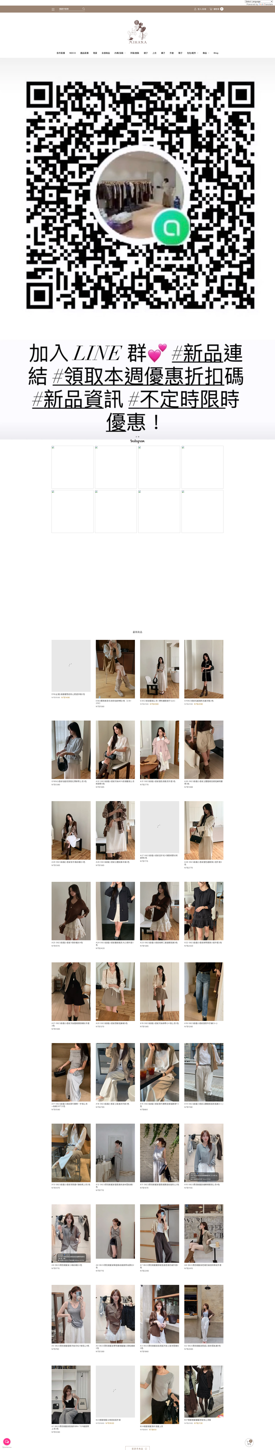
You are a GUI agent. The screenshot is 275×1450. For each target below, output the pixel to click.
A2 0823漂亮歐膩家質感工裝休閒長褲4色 (202, 1353)
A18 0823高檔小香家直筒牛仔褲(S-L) (201, 1031)
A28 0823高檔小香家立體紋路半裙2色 (113, 869)
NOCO (72, 53)
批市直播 (61, 53)
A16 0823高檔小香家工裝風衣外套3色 (112, 1111)
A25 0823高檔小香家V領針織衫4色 (67, 950)
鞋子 (180, 53)
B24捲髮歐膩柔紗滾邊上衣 (151, 1434)
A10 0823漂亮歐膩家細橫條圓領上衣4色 (202, 1192)
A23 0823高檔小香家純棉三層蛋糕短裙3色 (159, 950)
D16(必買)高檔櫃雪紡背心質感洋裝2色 (68, 711)
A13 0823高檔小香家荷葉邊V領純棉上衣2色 (71, 1192)
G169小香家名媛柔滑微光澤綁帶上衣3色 (69, 789)
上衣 (154, 53)
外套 (172, 53)
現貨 (95, 53)
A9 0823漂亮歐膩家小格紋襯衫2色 (67, 1272)
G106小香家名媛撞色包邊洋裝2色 (199, 701)
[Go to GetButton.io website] (6, 1447)
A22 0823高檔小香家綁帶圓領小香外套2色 (203, 950)
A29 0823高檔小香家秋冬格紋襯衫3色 (68, 869)
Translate (268, 4)
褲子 (163, 53)
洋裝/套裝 (134, 53)
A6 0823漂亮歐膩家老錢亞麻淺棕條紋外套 (202, 1272)
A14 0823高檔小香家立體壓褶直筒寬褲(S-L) (203, 1111)
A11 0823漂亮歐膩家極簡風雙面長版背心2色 (159, 1192)
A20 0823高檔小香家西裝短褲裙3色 (112, 1031)
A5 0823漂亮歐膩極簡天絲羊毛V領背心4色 (70, 1353)
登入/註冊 (202, 9)
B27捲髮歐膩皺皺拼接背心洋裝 (197, 1427)
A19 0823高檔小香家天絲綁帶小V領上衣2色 (159, 1031)
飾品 (205, 53)
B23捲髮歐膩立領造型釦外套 (108, 1427)
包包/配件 (192, 53)
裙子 (146, 53)
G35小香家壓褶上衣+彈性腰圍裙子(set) (157, 701)
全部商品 (106, 53)
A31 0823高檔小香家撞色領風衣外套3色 (157, 789)
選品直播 (84, 53)
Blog (216, 53)
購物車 (218, 9)
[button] (136, 436)
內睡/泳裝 (119, 53)
